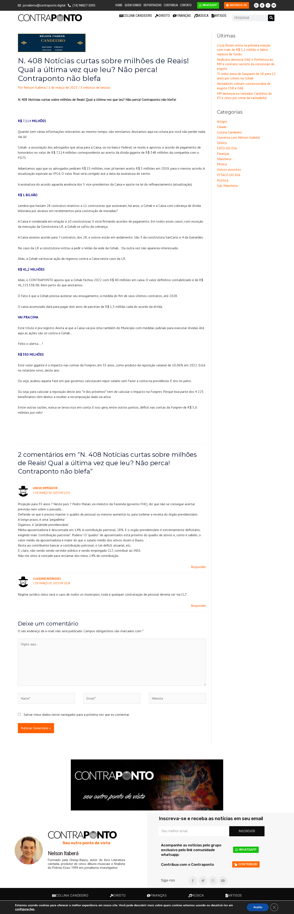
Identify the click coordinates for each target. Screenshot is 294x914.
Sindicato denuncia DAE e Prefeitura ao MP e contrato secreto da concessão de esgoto (245, 64)
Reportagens (153, 5)
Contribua (171, 5)
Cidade (221, 127)
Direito (164, 16)
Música (203, 16)
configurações (24, 909)
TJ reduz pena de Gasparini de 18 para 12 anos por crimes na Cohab (246, 75)
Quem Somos (133, 5)
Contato (186, 5)
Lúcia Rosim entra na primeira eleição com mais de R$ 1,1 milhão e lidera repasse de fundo (244, 49)
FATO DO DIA (227, 148)
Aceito (257, 907)
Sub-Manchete (227, 185)
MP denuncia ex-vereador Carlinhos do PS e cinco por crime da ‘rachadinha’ (244, 95)
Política (222, 180)
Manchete (224, 159)
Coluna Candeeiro (137, 16)
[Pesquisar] (271, 18)
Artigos (220, 16)
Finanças (183, 16)
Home (118, 5)
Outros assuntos (229, 169)
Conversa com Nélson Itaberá (238, 137)
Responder (198, 567)
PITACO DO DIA (228, 175)
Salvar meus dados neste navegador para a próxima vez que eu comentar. (77, 714)
